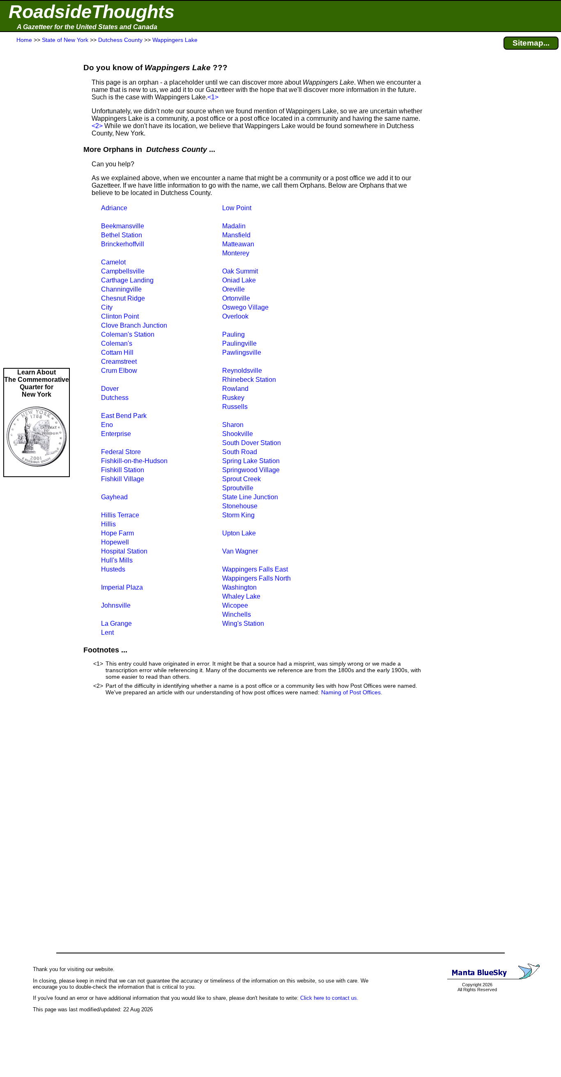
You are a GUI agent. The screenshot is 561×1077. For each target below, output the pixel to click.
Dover (110, 388)
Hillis (108, 524)
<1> (212, 97)
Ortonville (236, 298)
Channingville (121, 289)
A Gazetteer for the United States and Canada (87, 26)
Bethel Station (121, 235)
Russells (235, 406)
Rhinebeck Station (249, 379)
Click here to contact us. (329, 998)
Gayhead (114, 497)
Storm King (238, 515)
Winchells (236, 614)
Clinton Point (120, 316)
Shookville (237, 433)
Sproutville (237, 488)
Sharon (233, 424)
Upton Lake (239, 533)
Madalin (234, 226)
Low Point (236, 207)
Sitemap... (531, 43)
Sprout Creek (241, 478)
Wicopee (235, 605)
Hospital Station (124, 551)
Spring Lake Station (251, 460)
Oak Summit (240, 271)
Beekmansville (122, 226)
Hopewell (115, 542)
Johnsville (116, 605)
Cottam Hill (117, 352)
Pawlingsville (241, 352)
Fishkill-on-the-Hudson (134, 460)
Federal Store (121, 451)
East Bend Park (124, 415)
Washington (239, 587)
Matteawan (238, 244)
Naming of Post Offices (351, 692)
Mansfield (236, 235)
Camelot (113, 262)
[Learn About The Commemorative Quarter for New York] (36, 472)
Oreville (233, 289)
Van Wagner (240, 551)
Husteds (113, 569)
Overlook (235, 316)
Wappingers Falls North (256, 578)
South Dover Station (251, 442)
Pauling (233, 334)
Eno (107, 424)
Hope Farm (117, 533)
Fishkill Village (122, 478)
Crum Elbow (119, 370)
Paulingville (239, 343)
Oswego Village (245, 307)
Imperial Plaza (122, 587)
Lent (107, 632)
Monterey (235, 253)
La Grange (116, 623)
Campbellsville (123, 271)
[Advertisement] (36, 206)
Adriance (114, 207)
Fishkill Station (122, 469)
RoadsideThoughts (92, 11)
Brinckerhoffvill (122, 244)
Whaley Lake (241, 596)
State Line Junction (250, 497)
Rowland (235, 388)
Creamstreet (119, 361)
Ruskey (233, 397)
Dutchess (115, 397)
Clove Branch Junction (134, 325)
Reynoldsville (242, 370)
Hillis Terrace (120, 515)
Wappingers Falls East (255, 569)
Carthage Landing (127, 280)
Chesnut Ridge (123, 298)
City (107, 307)
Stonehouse (240, 506)
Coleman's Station (127, 334)
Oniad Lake (239, 280)
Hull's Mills (117, 560)
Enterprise (116, 433)
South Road (239, 451)
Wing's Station (243, 623)
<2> (97, 125)
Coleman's (116, 343)
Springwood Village (251, 469)
